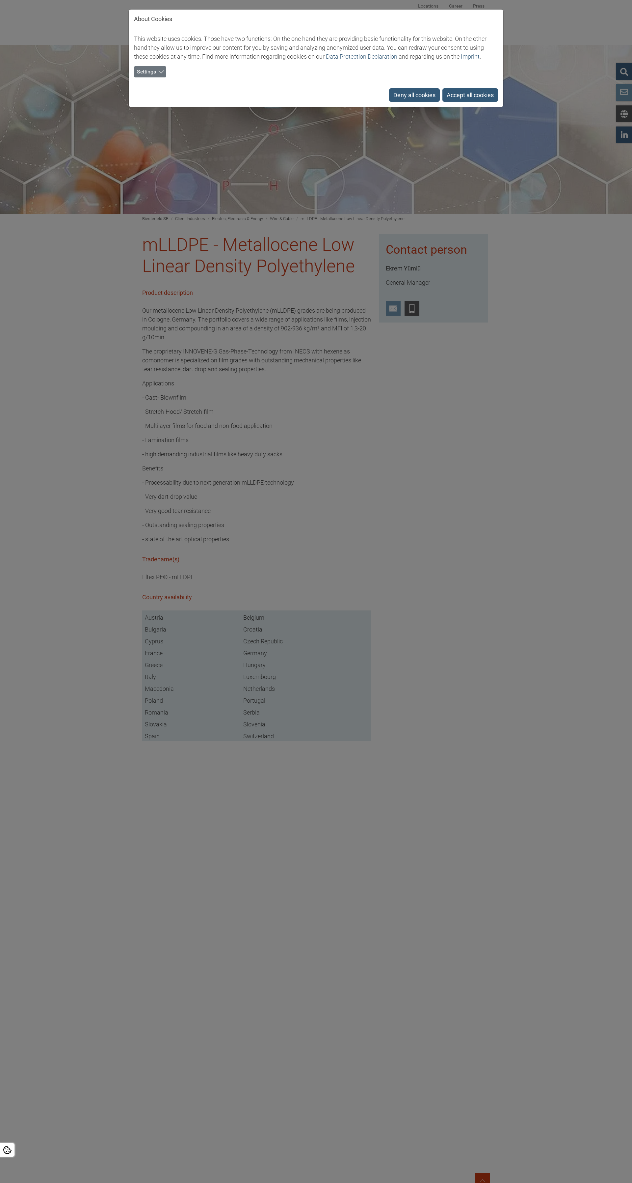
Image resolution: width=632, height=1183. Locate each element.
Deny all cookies (414, 95)
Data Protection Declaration (361, 56)
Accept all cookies (470, 95)
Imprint (470, 56)
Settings (146, 72)
